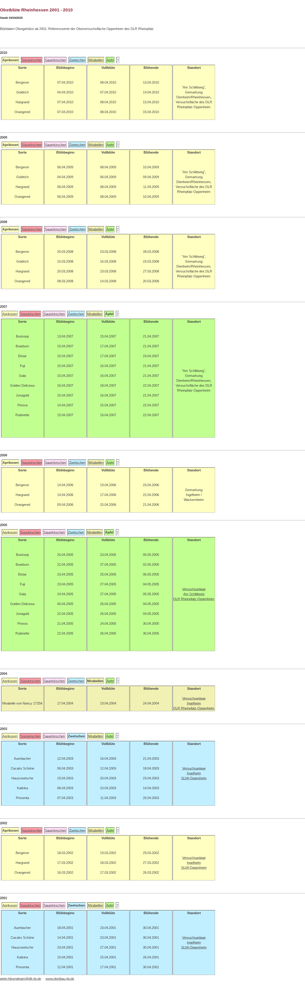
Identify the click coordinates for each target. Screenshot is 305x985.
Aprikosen (9, 314)
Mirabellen (95, 60)
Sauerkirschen (55, 60)
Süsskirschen (32, 60)
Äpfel (110, 60)
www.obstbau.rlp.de (60, 979)
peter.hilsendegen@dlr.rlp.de (20, 979)
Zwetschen (77, 60)
